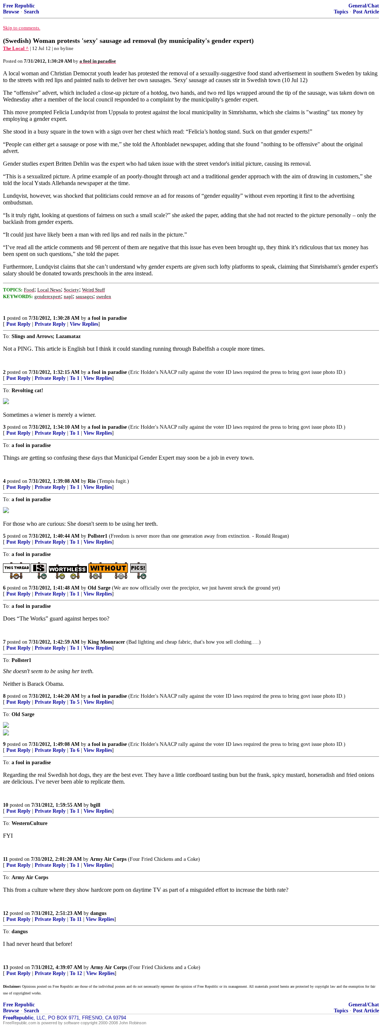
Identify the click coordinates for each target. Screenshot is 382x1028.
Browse (11, 12)
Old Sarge (99, 588)
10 (5, 805)
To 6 (74, 750)
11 (5, 859)
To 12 (76, 973)
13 (5, 967)
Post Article (366, 12)
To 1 (74, 378)
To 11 (76, 919)
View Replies (84, 324)
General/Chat (363, 6)
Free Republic (19, 6)
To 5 (74, 702)
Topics (341, 12)
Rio (92, 481)
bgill (95, 805)
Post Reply (18, 324)
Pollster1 (97, 536)
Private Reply (50, 324)
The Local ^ (16, 48)
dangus (98, 913)
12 (5, 913)
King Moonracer (106, 642)
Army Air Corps (108, 859)
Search (31, 12)
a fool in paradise (107, 318)
